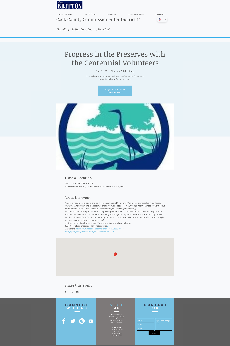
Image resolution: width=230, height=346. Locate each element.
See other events (115, 92)
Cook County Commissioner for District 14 (98, 19)
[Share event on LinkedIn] (77, 292)
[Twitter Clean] (73, 321)
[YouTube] (91, 321)
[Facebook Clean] (64, 321)
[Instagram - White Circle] (82, 321)
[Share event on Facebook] (66, 292)
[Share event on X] (71, 292)
